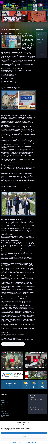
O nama (2, 406)
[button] (46, 422)
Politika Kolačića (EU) (5, 416)
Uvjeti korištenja (5, 413)
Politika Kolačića (14, 442)
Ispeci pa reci (41, 37)
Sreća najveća (39, 34)
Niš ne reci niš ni (41, 55)
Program (3, 400)
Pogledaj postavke (24, 440)
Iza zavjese (40, 39)
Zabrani (24, 436)
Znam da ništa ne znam (41, 49)
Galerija (3, 408)
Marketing (3, 404)
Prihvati (24, 433)
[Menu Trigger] (1, 2)
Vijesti (39, 52)
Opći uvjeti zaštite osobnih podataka (30, 442)
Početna (3, 396)
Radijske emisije (4, 402)
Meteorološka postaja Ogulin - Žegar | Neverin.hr (24, 384)
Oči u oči (39, 42)
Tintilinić (39, 45)
